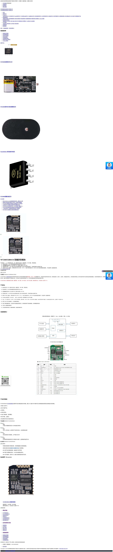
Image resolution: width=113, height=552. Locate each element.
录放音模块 (22, 18)
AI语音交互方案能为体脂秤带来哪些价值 (11, 204)
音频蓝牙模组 (5, 18)
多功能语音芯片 (38, 16)
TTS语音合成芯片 (24, 16)
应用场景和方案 (7, 522)
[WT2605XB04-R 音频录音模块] (21, 499)
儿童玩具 (29, 21)
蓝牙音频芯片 (56, 16)
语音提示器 (12, 550)
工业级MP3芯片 (31, 16)
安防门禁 (17, 21)
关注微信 (5, 3)
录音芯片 (5, 516)
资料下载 (8, 269)
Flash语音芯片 (17, 16)
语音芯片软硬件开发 (14, 448)
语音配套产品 (78, 16)
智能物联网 (5, 17)
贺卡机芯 (73, 16)
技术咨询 (5, 546)
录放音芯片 (51, 16)
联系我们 (5, 5)
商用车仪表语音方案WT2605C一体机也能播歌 (12, 202)
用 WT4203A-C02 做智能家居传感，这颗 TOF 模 (13, 201)
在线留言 (5, 4)
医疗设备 (13, 21)
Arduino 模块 (41, 18)
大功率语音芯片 (45, 16)
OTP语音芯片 (11, 16)
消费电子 (25, 21)
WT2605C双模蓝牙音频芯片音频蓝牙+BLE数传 (12, 203)
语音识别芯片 (5, 16)
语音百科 (9, 23)
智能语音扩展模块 (35, 18)
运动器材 (33, 21)
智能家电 (5, 21)
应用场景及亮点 (6, 19)
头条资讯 (5, 23)
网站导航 (5, 510)
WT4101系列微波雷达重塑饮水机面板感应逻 (12, 207)
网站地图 (5, 6)
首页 (4, 12)
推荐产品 (2, 42)
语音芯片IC (7, 550)
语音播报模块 (11, 18)
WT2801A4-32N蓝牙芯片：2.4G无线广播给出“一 (13, 206)
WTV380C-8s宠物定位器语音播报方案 (11, 209)
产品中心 (5, 14)
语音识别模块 (17, 18)
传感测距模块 (28, 18)
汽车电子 (9, 21)
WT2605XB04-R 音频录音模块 (9, 501)
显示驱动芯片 (68, 16)
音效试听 (17, 23)
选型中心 (5, 13)
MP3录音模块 (10, 403)
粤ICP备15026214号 (63, 548)
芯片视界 (5, 22)
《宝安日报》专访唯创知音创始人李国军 (11, 208)
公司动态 (13, 23)
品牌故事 (5, 24)
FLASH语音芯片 (6, 514)
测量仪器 (21, 21)
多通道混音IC (62, 16)
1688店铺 (4, 269)
